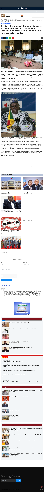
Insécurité (37, 11)
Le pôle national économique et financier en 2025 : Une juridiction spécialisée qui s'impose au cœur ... (11, 211)
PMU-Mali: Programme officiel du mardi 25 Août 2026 (14, 377)
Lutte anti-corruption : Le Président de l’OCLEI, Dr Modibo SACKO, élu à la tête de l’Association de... (11, 250)
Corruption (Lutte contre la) (12, 19)
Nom (1, 262)
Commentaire (3, 267)
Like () (15, 298)
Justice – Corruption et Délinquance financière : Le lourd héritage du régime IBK (33, 191)
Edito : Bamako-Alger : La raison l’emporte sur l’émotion (20, 347)
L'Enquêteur (2, 193)
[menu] (1, 8)
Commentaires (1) (6, 285)
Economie (26, 11)
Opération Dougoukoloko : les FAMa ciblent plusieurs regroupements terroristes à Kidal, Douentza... (21, 366)
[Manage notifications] (42, 487)
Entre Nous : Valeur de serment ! (16, 409)
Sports (41, 11)
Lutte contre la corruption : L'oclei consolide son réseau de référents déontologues (32, 218)
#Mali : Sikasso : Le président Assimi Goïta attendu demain (32, 167)
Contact (41, 489)
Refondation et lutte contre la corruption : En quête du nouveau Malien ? (10, 231)
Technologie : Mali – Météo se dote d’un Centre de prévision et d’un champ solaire (11, 167)
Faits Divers (11, 11)
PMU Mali (6, 11)
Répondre (9, 298)
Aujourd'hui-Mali (11, 392)
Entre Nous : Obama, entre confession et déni (18, 396)
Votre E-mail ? (25, 262)
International (31, 11)
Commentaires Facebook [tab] (16, 259)
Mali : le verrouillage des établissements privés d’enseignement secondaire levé (19, 370)
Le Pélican (10, 323)
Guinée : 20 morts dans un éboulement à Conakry (13, 361)
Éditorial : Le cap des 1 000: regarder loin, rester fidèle (20, 335)
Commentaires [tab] (5, 259)
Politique (21, 11)
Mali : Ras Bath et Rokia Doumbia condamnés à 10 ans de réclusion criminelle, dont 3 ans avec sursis (25, 441)
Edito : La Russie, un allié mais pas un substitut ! (19, 322)
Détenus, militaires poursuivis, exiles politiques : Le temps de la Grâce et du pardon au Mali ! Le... (24, 447)
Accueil (2, 19)
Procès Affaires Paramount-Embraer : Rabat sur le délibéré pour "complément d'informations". (11, 191)
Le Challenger (11, 397)
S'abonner (19, 480)
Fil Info (2, 11)
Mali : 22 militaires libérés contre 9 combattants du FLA (14, 374)
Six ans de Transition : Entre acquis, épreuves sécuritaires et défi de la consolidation (23, 403)
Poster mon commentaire (6, 280)
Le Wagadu (11, 430)
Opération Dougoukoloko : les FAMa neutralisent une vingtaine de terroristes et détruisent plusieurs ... (25, 454)
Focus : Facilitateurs (13, 415)
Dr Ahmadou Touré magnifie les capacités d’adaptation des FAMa (22, 328)
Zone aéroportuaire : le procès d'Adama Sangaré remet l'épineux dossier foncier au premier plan (25, 429)
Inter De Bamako (11, 336)
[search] (42, 8)
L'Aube (24, 193)
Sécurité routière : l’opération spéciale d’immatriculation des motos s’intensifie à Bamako (25, 435)
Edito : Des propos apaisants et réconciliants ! (18, 341)
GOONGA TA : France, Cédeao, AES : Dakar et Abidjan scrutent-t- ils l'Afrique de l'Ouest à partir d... (25, 391)
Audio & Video (16, 11)
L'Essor (24, 220)
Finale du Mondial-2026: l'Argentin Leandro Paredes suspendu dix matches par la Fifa (20, 381)
